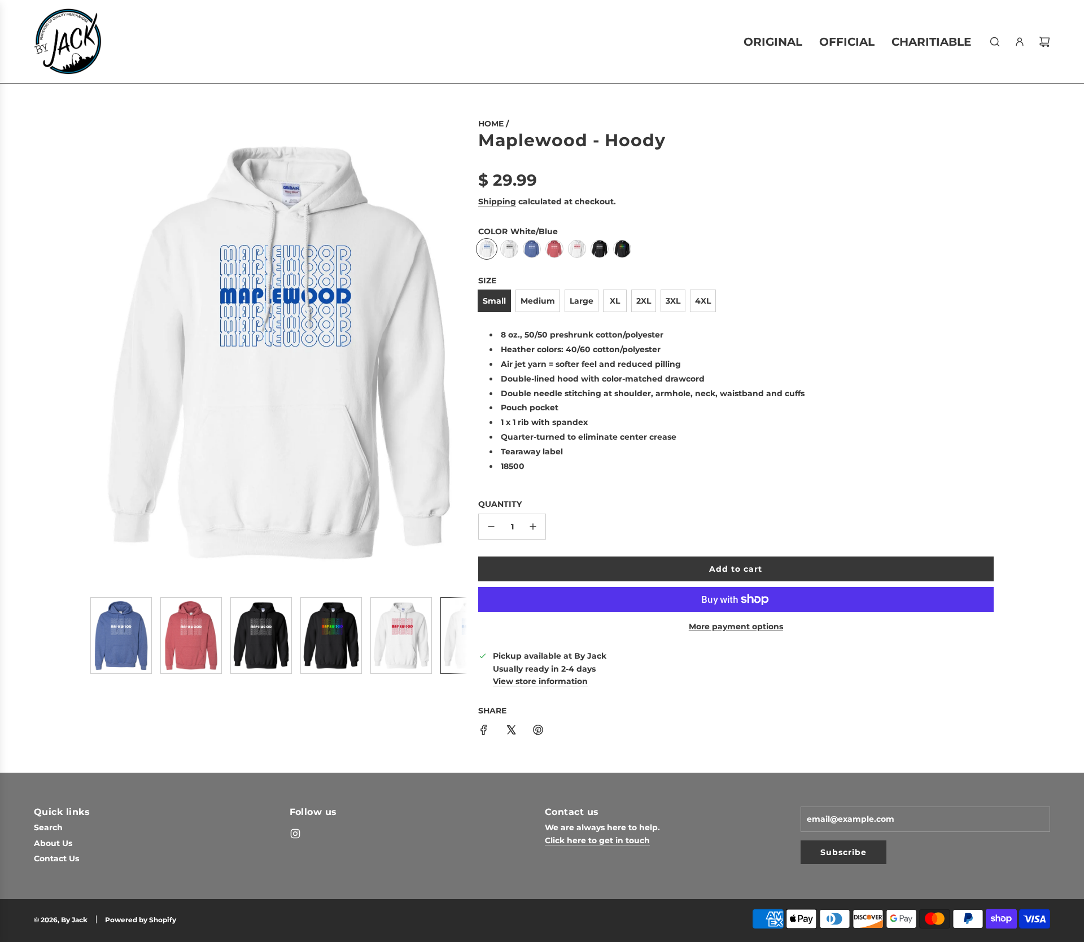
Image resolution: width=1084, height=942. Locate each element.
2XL (643, 301)
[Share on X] (511, 731)
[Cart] (1044, 41)
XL (615, 301)
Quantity (500, 504)
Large (581, 301)
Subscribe (843, 852)
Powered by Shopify (140, 919)
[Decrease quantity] (491, 526)
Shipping (497, 201)
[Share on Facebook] (483, 731)
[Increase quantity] (533, 526)
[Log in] (1019, 41)
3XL (673, 301)
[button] (99, 353)
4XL (703, 301)
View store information (540, 681)
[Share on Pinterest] (538, 731)
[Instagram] (295, 833)
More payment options (736, 626)
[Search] (994, 41)
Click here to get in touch (597, 840)
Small (494, 301)
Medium (538, 301)
